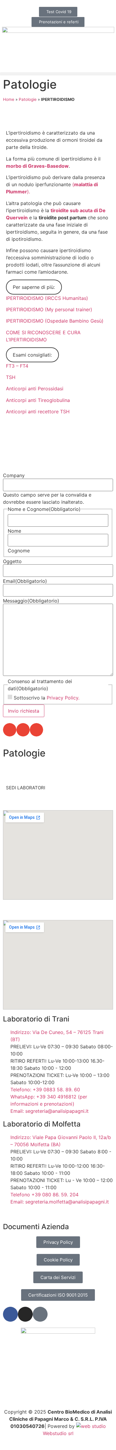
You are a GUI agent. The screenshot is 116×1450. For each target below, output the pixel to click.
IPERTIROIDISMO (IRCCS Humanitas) (47, 298)
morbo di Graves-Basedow (37, 166)
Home (8, 99)
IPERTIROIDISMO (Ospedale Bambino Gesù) (55, 321)
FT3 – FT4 (17, 366)
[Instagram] (25, 1314)
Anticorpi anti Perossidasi (34, 389)
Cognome (19, 550)
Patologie (30, 84)
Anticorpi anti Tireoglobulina (38, 400)
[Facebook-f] (10, 1314)
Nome (14, 530)
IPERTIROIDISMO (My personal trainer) (49, 309)
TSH (10, 377)
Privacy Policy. (63, 698)
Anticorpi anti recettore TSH (38, 411)
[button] (58, 73)
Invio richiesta (23, 711)
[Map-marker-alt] (40, 1314)
